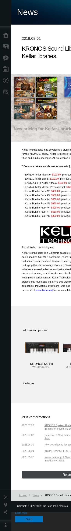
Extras (6, 58)
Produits (6, 46)
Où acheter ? (6, 92)
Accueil (6, 35)
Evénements (6, 69)
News (6, 497)
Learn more (21, 512)
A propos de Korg (6, 525)
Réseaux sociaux (6, 512)
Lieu (6, 504)
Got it (29, 519)
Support (6, 80)
